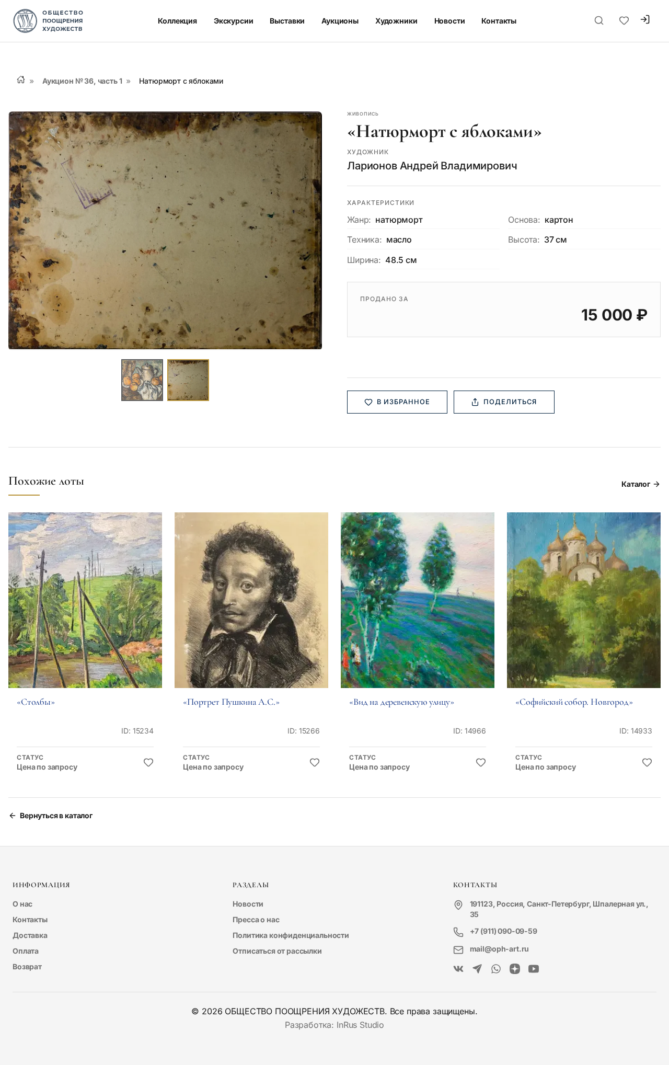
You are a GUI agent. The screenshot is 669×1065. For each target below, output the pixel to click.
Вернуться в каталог (56, 815)
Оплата (26, 950)
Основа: (524, 219)
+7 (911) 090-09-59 (503, 930)
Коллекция (177, 21)
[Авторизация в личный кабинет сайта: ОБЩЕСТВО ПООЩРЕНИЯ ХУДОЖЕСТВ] (645, 20)
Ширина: (364, 260)
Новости (449, 21)
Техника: (364, 239)
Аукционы (340, 21)
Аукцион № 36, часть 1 (82, 80)
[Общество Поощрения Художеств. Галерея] (458, 969)
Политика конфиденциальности (291, 935)
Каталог (635, 483)
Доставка (30, 935)
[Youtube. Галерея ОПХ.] (533, 969)
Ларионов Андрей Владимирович (432, 165)
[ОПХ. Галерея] (477, 969)
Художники (396, 21)
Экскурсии (233, 21)
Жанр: (359, 219)
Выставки (287, 21)
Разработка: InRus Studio (334, 1025)
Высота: (524, 239)
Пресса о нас (256, 919)
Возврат (27, 966)
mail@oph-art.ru (499, 948)
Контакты (498, 21)
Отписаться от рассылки (277, 950)
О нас (22, 903)
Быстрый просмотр (85, 615)
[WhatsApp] (496, 969)
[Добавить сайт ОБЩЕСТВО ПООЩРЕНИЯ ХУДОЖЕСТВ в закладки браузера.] (624, 21)
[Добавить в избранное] (148, 763)
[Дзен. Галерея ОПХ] (515, 969)
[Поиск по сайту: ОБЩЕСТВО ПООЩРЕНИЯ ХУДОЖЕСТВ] (599, 21)
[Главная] (21, 79)
